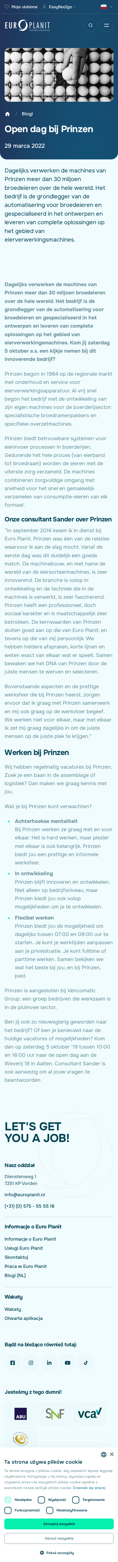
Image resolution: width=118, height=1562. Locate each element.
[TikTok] (86, 1363)
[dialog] (59, 1504)
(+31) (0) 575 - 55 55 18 (29, 1206)
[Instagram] (31, 1363)
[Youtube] (68, 1363)
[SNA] (21, 1438)
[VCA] (89, 1413)
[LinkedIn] (49, 1363)
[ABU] (21, 1413)
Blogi (27, 114)
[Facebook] (13, 1363)
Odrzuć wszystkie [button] (59, 1538)
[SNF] (55, 1413)
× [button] (111, 1454)
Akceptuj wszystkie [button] (59, 1524)
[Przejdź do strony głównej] (27, 25)
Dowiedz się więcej (89, 1488)
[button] (59, 1552)
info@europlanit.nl (25, 1195)
